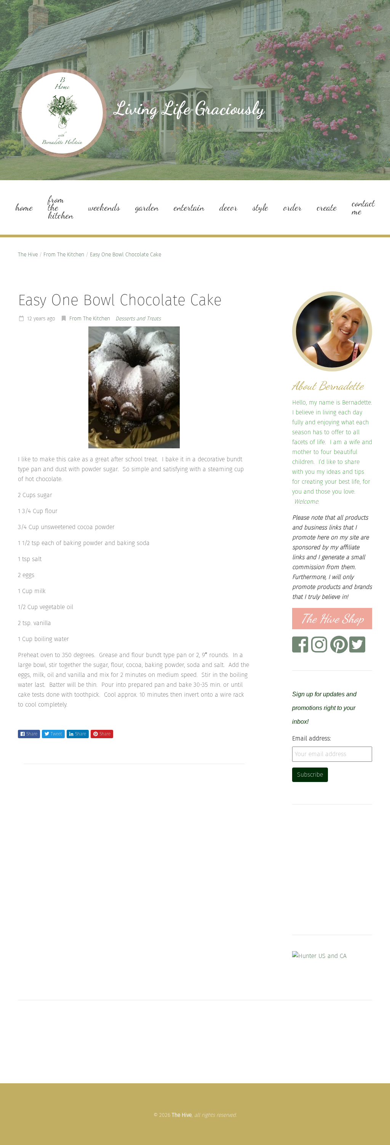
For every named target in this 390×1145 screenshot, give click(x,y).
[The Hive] (62, 113)
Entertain (189, 207)
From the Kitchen (60, 207)
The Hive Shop (332, 618)
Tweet (56, 734)
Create (327, 207)
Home (24, 207)
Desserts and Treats (138, 318)
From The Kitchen (63, 254)
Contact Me (363, 207)
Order (292, 207)
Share (31, 734)
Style (260, 207)
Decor (228, 207)
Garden (146, 207)
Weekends (104, 207)
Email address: (311, 738)
